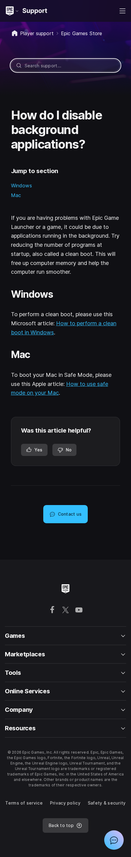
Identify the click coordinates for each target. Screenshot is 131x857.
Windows (21, 185)
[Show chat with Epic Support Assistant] (114, 840)
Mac (16, 195)
